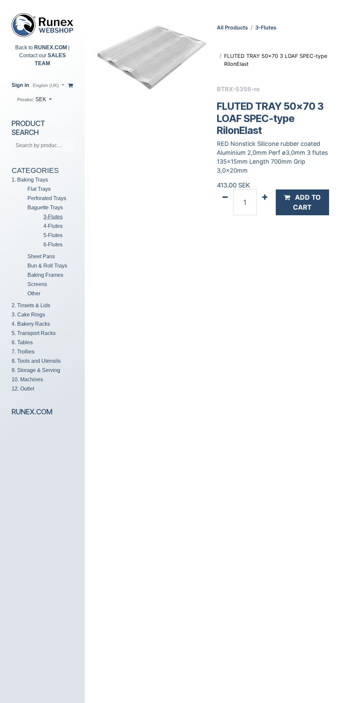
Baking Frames (45, 275)
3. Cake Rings (28, 314)
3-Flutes (53, 217)
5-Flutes (53, 235)
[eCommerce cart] (70, 85)
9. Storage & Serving (36, 370)
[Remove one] (225, 202)
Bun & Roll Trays (47, 266)
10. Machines (27, 379)
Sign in (20, 85)
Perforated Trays (46, 198)
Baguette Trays (45, 207)
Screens (37, 284)
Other (33, 293)
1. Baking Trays (30, 180)
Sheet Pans (41, 256)
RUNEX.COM (50, 47)
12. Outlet (23, 389)
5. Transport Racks (34, 333)
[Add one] (265, 202)
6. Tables (22, 342)
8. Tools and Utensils (36, 361)
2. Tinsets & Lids (31, 305)
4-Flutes (53, 226)
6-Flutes (53, 244)
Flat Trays (39, 189)
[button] (34, 99)
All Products (232, 27)
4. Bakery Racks (31, 324)
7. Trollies (23, 351)
